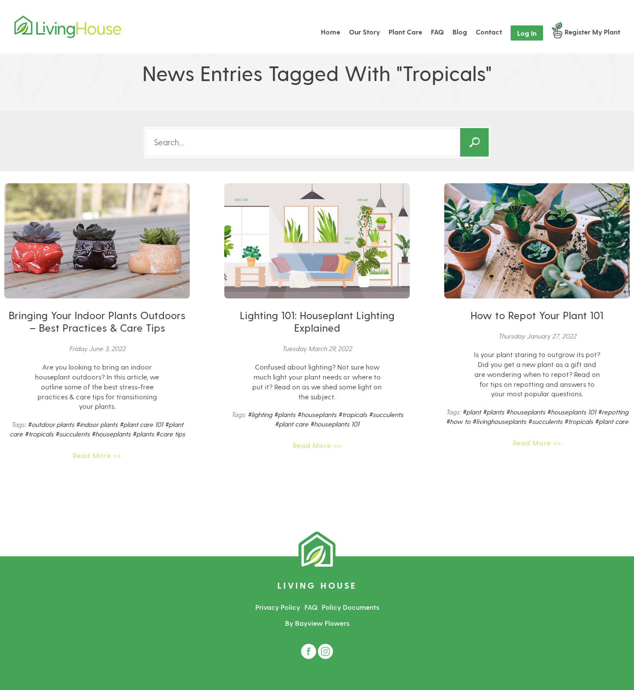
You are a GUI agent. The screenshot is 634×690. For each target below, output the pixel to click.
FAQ (310, 607)
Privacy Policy (277, 607)
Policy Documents (350, 607)
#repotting (613, 412)
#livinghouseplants (499, 421)
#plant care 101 (141, 424)
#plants (143, 434)
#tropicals (39, 434)
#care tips (170, 434)
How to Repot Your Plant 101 (537, 315)
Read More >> (97, 455)
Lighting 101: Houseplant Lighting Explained (317, 321)
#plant (471, 412)
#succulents (72, 434)
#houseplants (111, 434)
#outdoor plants (51, 424)
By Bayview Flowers (317, 623)
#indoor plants (97, 424)
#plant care (291, 424)
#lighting (260, 414)
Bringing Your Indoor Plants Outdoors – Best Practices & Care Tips (97, 321)
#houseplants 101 (334, 424)
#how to (458, 421)
